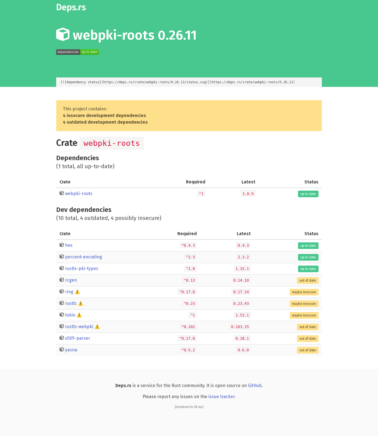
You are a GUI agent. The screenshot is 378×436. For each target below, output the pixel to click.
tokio (70, 315)
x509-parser (77, 338)
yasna (71, 349)
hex (69, 245)
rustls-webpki (79, 326)
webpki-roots (78, 193)
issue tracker (221, 396)
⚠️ (77, 291)
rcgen (71, 280)
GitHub (255, 385)
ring (69, 291)
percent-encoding (83, 256)
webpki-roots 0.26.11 (133, 35)
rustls (71, 303)
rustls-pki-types (81, 268)
